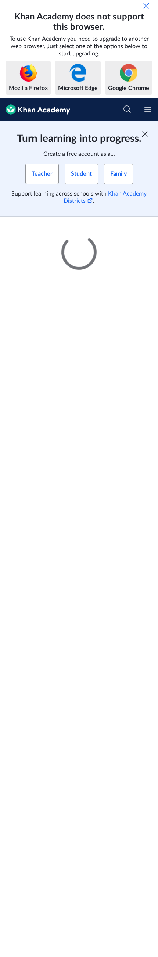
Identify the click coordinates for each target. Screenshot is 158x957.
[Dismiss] (146, 6)
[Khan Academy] (35, 110)
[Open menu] (147, 109)
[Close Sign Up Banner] (144, 134)
